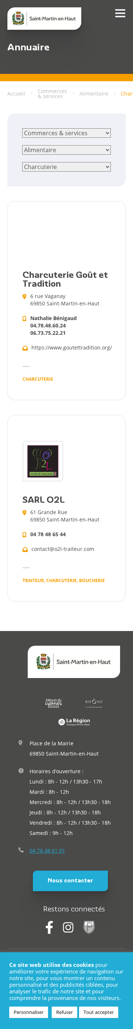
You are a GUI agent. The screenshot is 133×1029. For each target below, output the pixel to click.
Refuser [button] (64, 1012)
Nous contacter (70, 881)
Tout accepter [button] (98, 1012)
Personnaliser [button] (29, 1012)
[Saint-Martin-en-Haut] (44, 18)
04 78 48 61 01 (47, 850)
